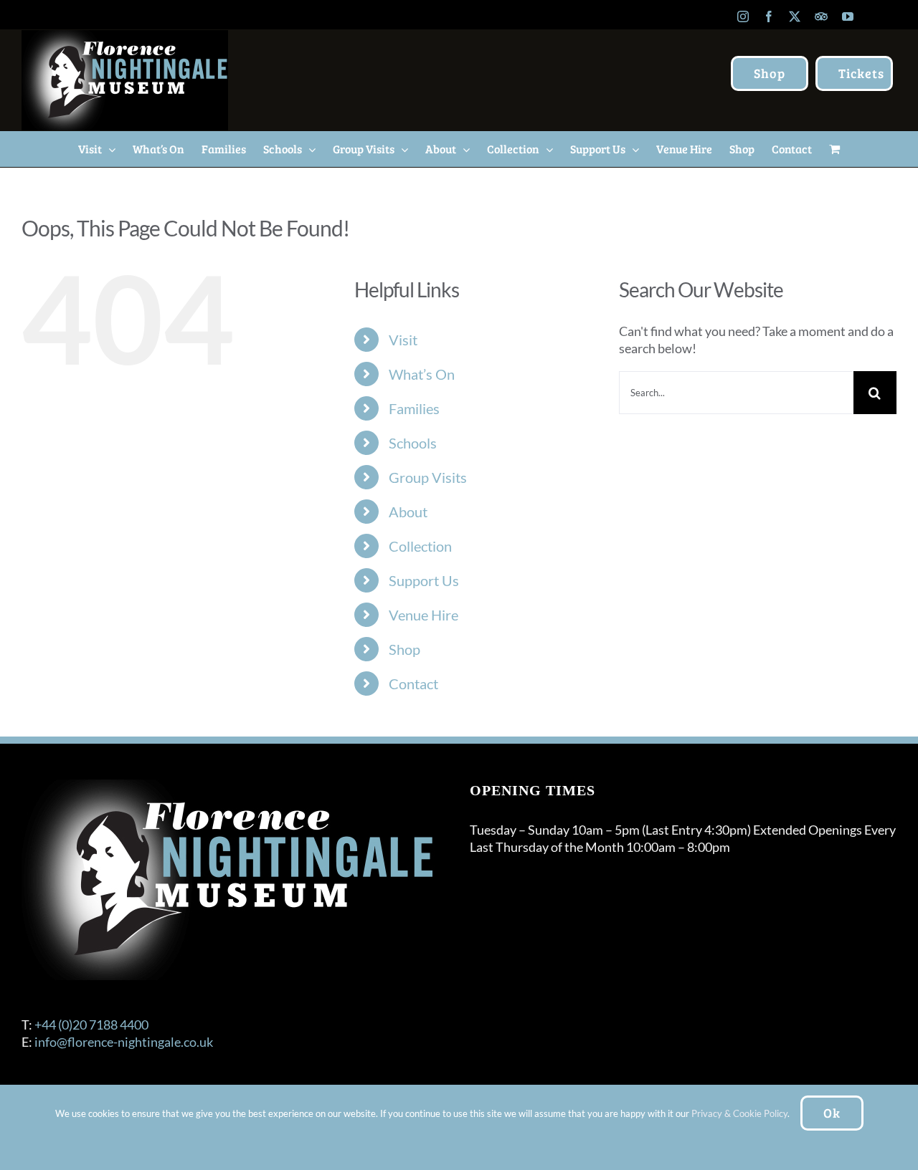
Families (414, 408)
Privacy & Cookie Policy (739, 1113)
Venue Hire (423, 614)
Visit (403, 339)
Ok (832, 1112)
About (408, 511)
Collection (420, 546)
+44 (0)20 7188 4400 (91, 1024)
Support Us (424, 580)
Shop (404, 649)
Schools (413, 442)
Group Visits (428, 477)
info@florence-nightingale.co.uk (123, 1042)
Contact (413, 683)
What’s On (422, 374)
